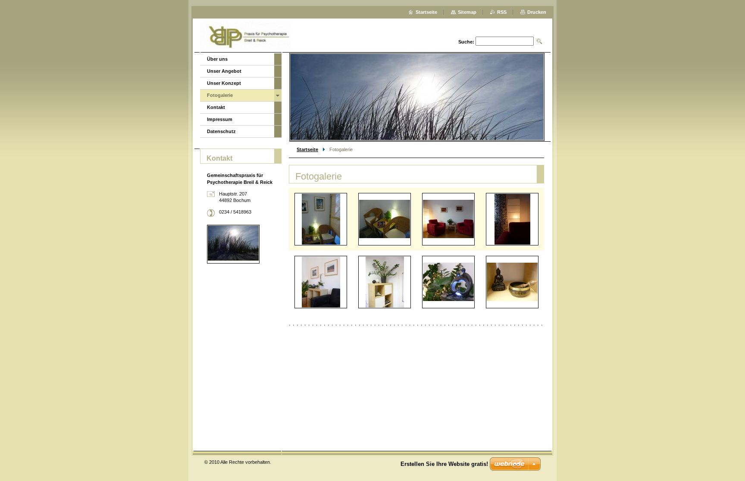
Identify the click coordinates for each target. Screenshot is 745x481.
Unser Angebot (224, 71)
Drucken (536, 12)
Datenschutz (221, 131)
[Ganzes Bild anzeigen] (321, 219)
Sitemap (467, 12)
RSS (502, 12)
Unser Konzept (224, 83)
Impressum (219, 119)
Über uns (217, 59)
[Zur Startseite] (245, 36)
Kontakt (216, 107)
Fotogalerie (220, 95)
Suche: (466, 41)
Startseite (307, 149)
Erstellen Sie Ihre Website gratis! (444, 464)
